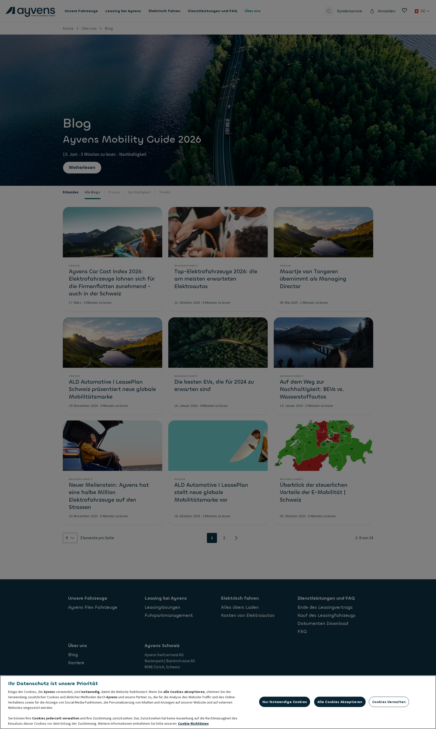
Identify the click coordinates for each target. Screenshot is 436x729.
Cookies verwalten (389, 702)
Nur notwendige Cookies (284, 702)
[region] (218, 702)
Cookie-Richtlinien (193, 723)
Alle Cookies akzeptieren (339, 702)
